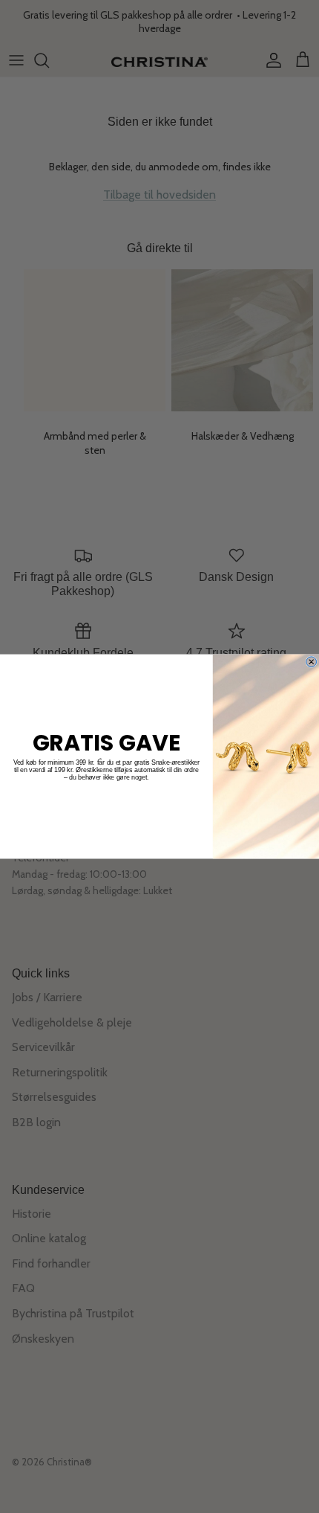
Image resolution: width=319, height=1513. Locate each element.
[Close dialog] (311, 662)
